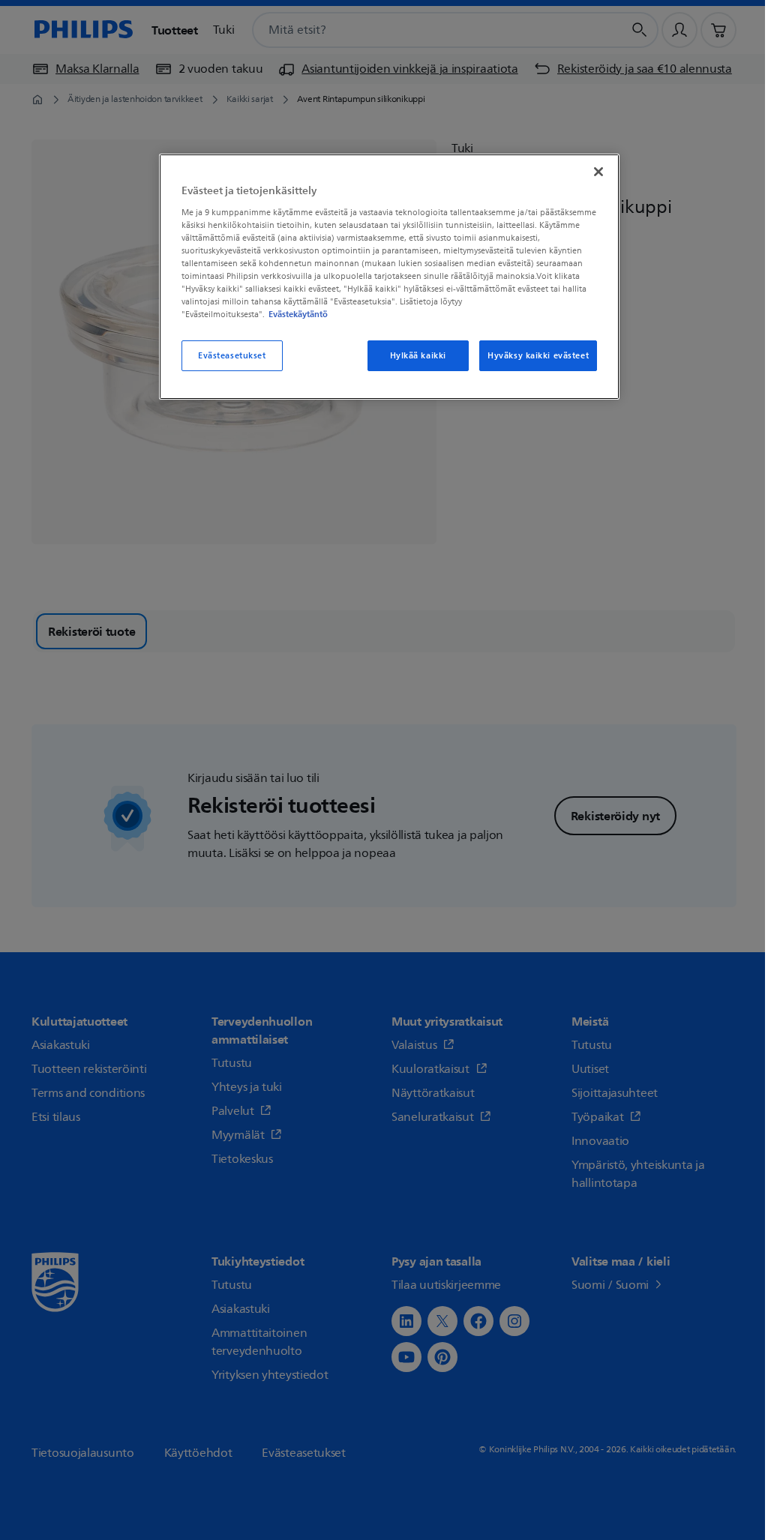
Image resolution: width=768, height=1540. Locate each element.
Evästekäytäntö (298, 314)
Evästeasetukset (232, 356)
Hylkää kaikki (418, 356)
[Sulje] (598, 171)
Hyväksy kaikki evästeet (538, 356)
